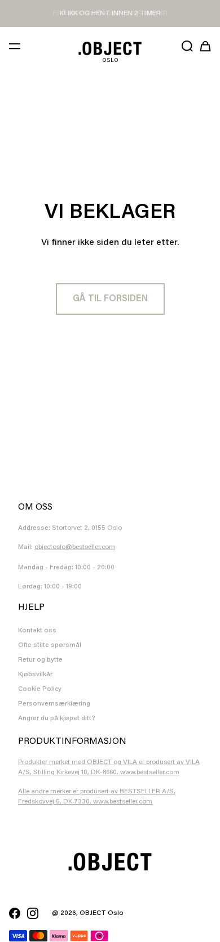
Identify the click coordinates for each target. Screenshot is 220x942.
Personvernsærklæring (54, 703)
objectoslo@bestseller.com (74, 547)
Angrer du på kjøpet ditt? (56, 718)
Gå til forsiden (110, 298)
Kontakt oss (37, 630)
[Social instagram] (32, 913)
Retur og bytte (40, 660)
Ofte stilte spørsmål (49, 645)
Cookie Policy (39, 689)
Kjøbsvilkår (35, 674)
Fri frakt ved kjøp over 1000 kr (110, 13)
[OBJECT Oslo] (110, 48)
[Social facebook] (14, 913)
